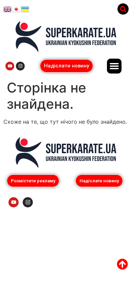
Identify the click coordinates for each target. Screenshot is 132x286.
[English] (7, 8)
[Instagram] (20, 66)
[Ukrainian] (25, 8)
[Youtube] (9, 66)
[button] (123, 9)
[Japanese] (16, 8)
